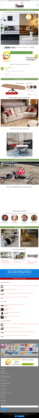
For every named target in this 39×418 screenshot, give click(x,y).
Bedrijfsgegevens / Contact (5, 392)
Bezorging (2, 396)
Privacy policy (21, 416)
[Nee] (37, 415)
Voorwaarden (3, 394)
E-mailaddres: (3, 403)
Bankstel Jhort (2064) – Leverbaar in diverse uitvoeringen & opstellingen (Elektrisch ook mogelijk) (5, 261)
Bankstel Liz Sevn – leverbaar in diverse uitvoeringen (19, 262)
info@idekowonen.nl (6, 377)
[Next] (36, 71)
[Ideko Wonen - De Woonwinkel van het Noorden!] (19, 5)
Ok (15, 416)
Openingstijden (3, 390)
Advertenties (3, 397)
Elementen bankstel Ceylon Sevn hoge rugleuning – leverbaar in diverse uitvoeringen (32, 262)
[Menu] (1, 5)
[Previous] (3, 71)
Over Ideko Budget (4, 388)
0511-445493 (8, 383)
